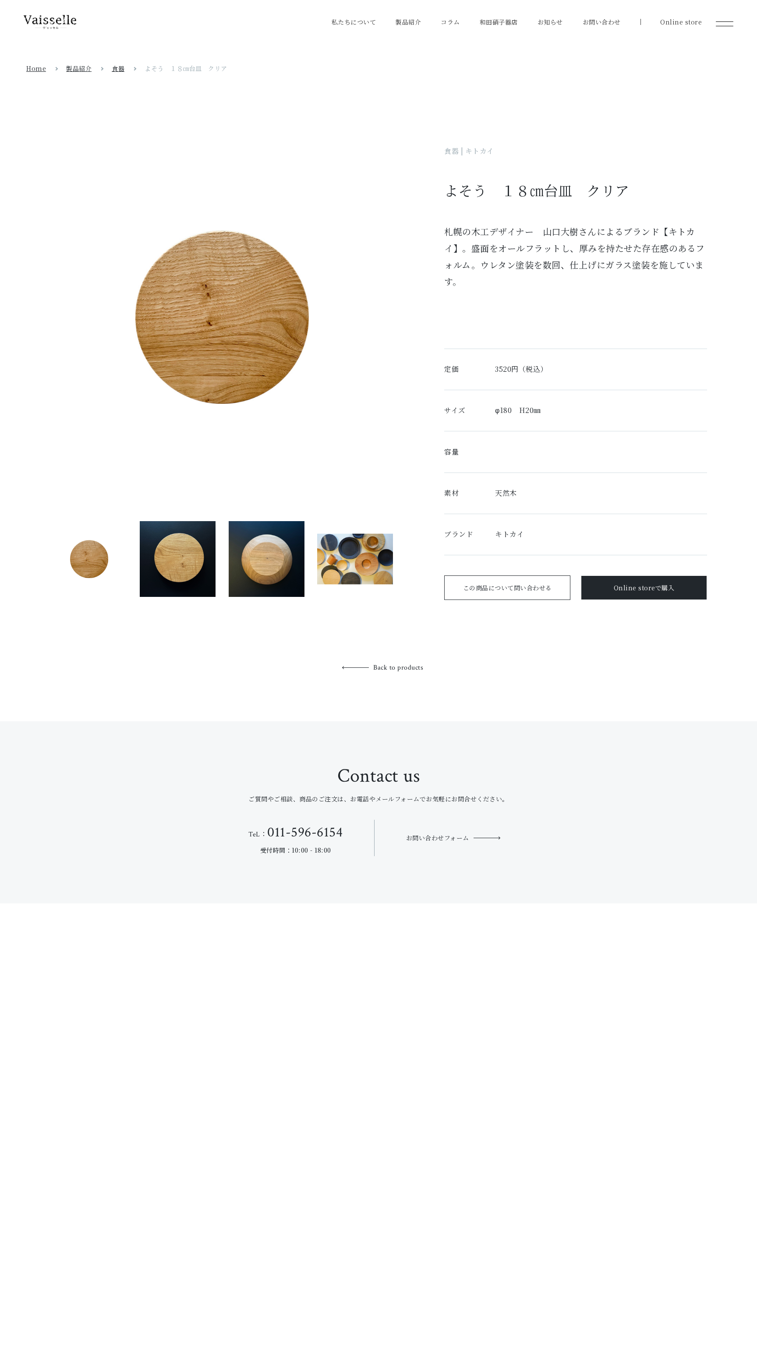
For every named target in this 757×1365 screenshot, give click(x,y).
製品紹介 (408, 22)
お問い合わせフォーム (437, 837)
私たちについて (354, 22)
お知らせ (550, 22)
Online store (681, 22)
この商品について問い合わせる (507, 587)
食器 (118, 68)
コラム (450, 22)
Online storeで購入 (644, 587)
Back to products (398, 667)
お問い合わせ (602, 22)
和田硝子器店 (499, 22)
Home (36, 68)
